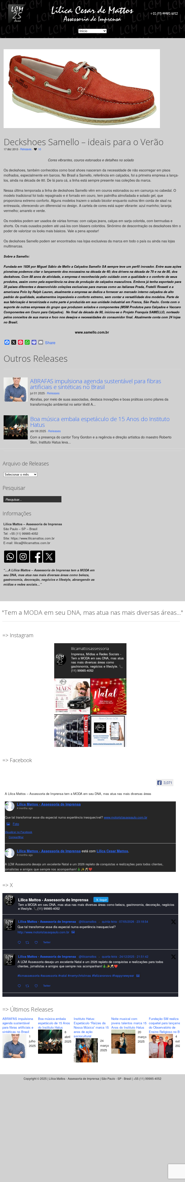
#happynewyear (123, 975)
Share (50, 342)
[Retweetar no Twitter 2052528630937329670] (28, 943)
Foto (16, 823)
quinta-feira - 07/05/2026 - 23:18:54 (125, 921)
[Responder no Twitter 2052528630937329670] (20, 943)
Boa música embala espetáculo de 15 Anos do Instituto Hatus (100, 422)
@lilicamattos (87, 921)
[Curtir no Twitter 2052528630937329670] (37, 943)
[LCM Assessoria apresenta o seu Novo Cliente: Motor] (108, 733)
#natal (62, 975)
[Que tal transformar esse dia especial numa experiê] (72, 696)
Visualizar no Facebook (18, 832)
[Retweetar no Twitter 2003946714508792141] (28, 986)
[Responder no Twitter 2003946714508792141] (20, 986)
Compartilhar (16, 837)
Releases (26, 149)
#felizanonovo (101, 975)
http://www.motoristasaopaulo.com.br (43, 932)
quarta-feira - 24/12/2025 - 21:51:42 (125, 956)
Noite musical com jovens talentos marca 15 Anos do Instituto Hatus (128, 1023)
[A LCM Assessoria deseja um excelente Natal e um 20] (108, 696)
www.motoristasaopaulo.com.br (125, 817)
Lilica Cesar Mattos (112, 850)
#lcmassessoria (29, 975)
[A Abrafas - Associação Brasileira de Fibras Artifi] (72, 733)
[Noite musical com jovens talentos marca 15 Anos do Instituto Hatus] (123, 1042)
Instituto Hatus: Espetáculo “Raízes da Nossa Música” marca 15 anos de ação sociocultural (91, 1027)
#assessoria (48, 975)
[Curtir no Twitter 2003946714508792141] (37, 986)
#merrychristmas (79, 975)
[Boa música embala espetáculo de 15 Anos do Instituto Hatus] (50, 1042)
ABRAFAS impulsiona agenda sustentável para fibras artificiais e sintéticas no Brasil (95, 384)
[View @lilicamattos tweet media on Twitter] (73, 932)
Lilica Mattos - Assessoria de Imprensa (49, 804)
